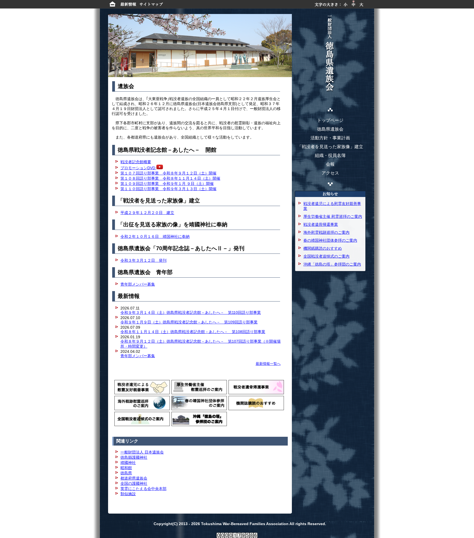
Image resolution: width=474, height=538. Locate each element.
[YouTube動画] (159, 168)
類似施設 (128, 494)
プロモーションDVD (138, 168)
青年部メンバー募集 (137, 356)
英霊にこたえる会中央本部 (143, 488)
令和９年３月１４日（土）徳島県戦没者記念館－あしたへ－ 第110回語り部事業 (190, 312)
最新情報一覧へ (268, 364)
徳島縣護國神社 (133, 457)
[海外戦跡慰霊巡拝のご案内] (142, 403)
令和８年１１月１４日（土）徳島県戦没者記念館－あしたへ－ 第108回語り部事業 (192, 331)
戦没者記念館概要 (135, 162)
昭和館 (126, 468)
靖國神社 (128, 462)
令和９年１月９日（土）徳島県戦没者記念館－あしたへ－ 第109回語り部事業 (189, 322)
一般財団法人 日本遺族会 (142, 452)
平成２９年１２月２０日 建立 (147, 212)
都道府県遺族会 (133, 478)
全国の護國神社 (133, 483)
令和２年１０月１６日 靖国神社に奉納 (155, 236)
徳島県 (126, 473)
